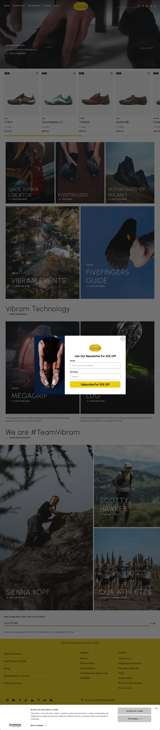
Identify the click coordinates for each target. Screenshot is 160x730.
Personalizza (133, 719)
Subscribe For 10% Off (95, 384)
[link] (95, 348)
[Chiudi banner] (156, 708)
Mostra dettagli (37, 725)
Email (72, 361)
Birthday (74, 372)
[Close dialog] (123, 339)
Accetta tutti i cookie (134, 711)
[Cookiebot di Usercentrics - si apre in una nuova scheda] (15, 725)
